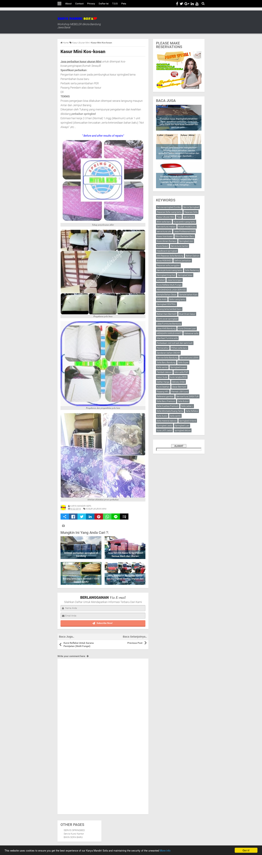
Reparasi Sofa (191, 212)
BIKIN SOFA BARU (73, 837)
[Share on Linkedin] (90, 516)
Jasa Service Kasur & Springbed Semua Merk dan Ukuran (125, 554)
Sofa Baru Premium (166, 401)
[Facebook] (177, 3)
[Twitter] (181, 3)
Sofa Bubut (183, 401)
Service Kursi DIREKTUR (187, 396)
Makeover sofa (191, 333)
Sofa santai (162, 367)
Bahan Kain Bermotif (166, 314)
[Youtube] (197, 3)
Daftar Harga (163, 382)
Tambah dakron (164, 372)
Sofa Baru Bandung (166, 362)
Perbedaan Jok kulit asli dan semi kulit (175, 343)
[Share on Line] (115, 516)
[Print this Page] (63, 525)
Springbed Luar (182, 425)
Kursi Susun (162, 246)
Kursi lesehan (163, 386)
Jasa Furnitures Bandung (169, 323)
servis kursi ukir (164, 231)
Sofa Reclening (192, 270)
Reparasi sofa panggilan (168, 265)
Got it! (246, 850)
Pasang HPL (163, 391)
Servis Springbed (191, 207)
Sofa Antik (162, 299)
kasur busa (162, 377)
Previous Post (134, 642)
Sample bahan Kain (188, 294)
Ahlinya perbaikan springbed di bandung (81, 554)
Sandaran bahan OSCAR (168, 353)
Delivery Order (178, 382)
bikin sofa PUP (181, 372)
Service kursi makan (166, 226)
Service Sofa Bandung (167, 357)
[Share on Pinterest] (98, 516)
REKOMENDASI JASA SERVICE (171, 289)
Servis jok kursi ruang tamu (169, 270)
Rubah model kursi (187, 226)
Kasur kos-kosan (165, 236)
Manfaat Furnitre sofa (167, 338)
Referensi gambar (165, 396)
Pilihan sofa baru (179, 348)
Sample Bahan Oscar (166, 294)
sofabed (161, 280)
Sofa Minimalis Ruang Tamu (170, 411)
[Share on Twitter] (81, 516)
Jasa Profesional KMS (184, 231)
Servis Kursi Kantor (74, 833)
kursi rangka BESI (178, 377)
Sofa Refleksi (192, 411)
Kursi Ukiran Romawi (166, 241)
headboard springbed (167, 251)
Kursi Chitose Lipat (187, 328)
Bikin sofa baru (164, 221)
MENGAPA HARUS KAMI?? (169, 333)
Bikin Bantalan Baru (184, 236)
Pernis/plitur (163, 348)
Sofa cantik (175, 416)
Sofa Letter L (187, 406)
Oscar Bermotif (179, 386)
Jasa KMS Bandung (166, 328)
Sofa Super (183, 362)
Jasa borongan (174, 280)
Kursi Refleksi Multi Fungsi (169, 285)
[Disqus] (102, 696)
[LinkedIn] (192, 3)
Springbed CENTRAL (166, 304)
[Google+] (187, 3)
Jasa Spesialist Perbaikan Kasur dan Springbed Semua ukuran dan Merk (125, 578)
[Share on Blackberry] (124, 516)
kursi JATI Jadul (164, 430)
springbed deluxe (183, 430)
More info (165, 850)
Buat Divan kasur (187, 314)
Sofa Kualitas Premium (167, 406)
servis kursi (189, 217)
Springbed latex (185, 275)
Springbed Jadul (164, 425)
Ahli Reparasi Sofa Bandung (170, 255)
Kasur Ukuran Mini (96, 509)
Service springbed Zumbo (169, 207)
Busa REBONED (164, 260)
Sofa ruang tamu (177, 299)
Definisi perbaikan (182, 260)
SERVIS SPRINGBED (74, 830)
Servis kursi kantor (179, 246)
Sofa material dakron (167, 420)
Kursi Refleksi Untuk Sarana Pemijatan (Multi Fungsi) (79, 644)
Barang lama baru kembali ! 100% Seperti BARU (81, 580)
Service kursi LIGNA (189, 357)
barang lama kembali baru (169, 309)
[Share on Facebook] (73, 516)
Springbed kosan (178, 367)
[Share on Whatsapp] (107, 516)
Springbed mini (186, 241)
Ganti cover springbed (167, 319)
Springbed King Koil (166, 275)
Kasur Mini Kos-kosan (82, 51)
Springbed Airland (187, 420)
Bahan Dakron (192, 255)
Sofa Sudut (162, 416)
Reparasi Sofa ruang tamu (169, 212)
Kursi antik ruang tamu (184, 221)
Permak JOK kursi (179, 391)
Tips (179, 217)
